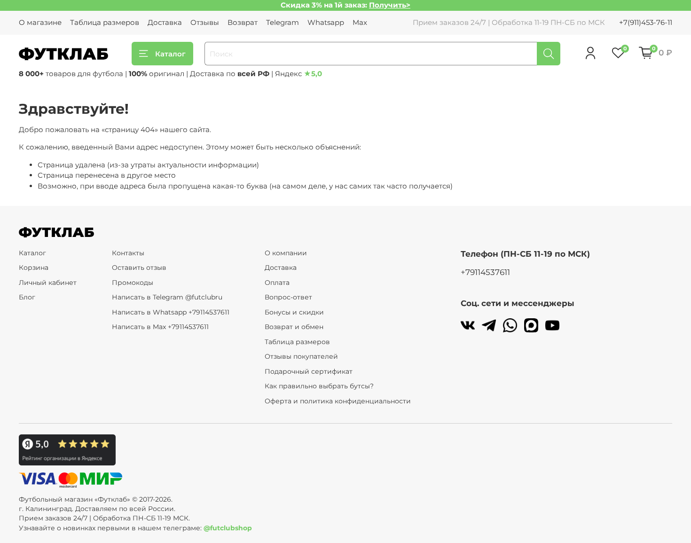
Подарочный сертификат (309, 371)
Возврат (243, 22)
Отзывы (204, 22)
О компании (286, 253)
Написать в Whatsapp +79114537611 (170, 312)
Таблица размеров (104, 22)
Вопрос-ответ (288, 297)
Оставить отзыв (139, 267)
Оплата (277, 282)
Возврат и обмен (294, 327)
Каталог (170, 53)
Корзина (33, 267)
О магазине (40, 22)
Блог (27, 297)
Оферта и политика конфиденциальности (338, 401)
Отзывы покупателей (301, 356)
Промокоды (132, 282)
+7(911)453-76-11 (645, 22)
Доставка (165, 22)
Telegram (282, 22)
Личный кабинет (48, 282)
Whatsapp (325, 22)
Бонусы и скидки (294, 312)
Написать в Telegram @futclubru (167, 297)
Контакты (128, 253)
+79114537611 (485, 272)
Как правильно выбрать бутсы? (319, 386)
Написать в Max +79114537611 (160, 327)
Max (360, 22)
